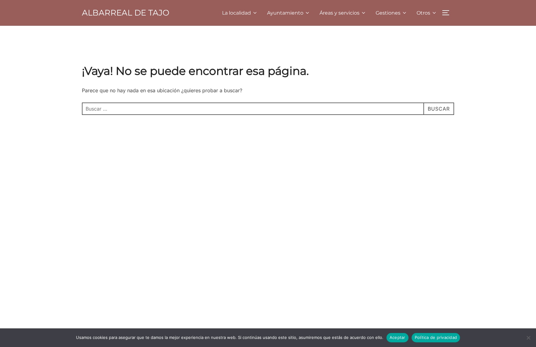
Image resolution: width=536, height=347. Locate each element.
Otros (423, 13)
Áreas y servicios (339, 13)
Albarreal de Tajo (125, 13)
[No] (528, 338)
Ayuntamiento (285, 13)
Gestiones (388, 13)
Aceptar (397, 337)
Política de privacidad (436, 337)
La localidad (236, 13)
